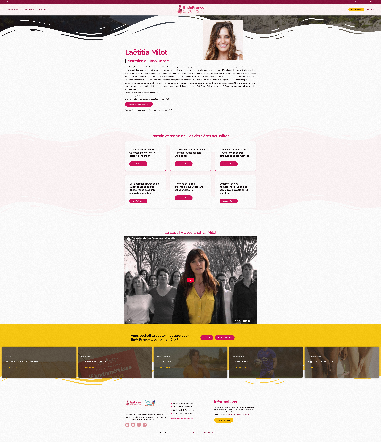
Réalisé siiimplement (214, 433)
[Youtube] (133, 425)
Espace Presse (370, 2)
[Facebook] (127, 425)
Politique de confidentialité (199, 433)
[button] (138, 163)
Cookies (175, 433)
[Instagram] (139, 425)
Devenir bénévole (359, 2)
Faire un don (349, 2)
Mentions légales (184, 433)
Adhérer (342, 2)
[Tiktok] (145, 425)
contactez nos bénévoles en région (237, 414)
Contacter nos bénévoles (331, 2)
